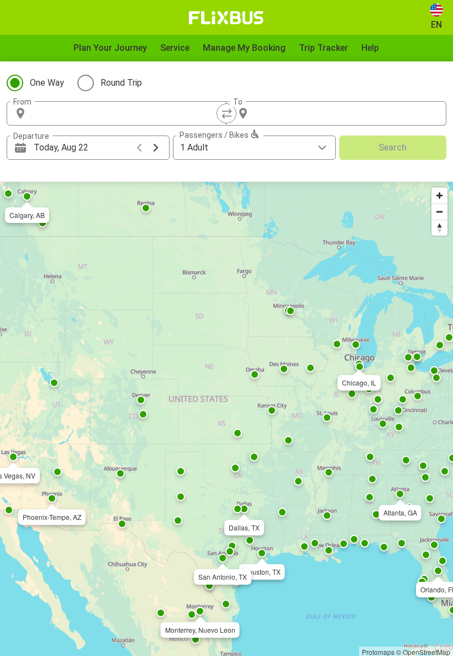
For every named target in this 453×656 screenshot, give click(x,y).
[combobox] (126, 113)
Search (392, 147)
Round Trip (121, 82)
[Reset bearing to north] (439, 228)
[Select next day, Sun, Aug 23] (155, 147)
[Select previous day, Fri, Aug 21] (139, 147)
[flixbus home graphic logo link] (226, 18)
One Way (47, 82)
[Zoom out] (439, 212)
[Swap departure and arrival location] (226, 113)
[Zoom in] (439, 196)
